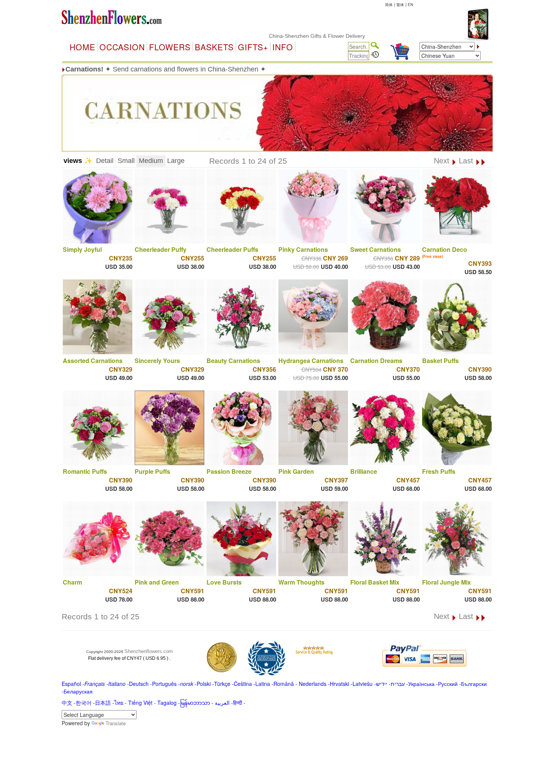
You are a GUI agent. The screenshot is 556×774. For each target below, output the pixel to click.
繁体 (400, 4)
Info (282, 47)
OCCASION (122, 47)
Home (82, 47)
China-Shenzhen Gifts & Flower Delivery (296, 36)
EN (410, 4)
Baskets (214, 47)
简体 (389, 4)
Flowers (170, 47)
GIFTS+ (253, 47)
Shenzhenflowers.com (148, 651)
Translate (116, 723)
